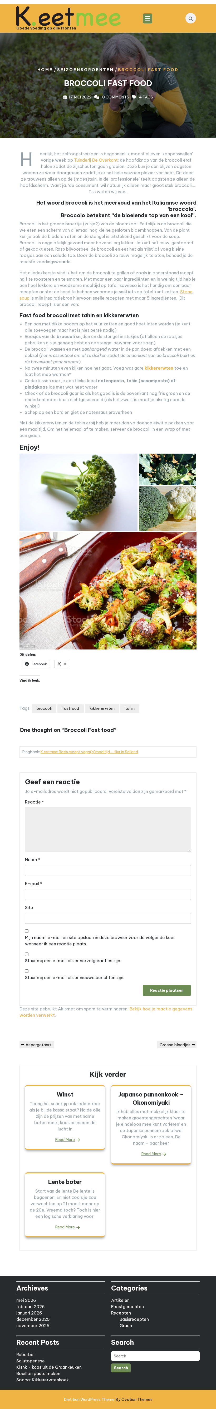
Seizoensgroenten (85, 69)
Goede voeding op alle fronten (46, 28)
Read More (65, 1139)
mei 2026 (26, 1300)
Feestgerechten (127, 1306)
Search (121, 1368)
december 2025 (33, 1319)
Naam (32, 859)
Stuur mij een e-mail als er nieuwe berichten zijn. (74, 977)
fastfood (70, 708)
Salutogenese (30, 1360)
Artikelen (120, 1300)
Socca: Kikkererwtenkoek (42, 1379)
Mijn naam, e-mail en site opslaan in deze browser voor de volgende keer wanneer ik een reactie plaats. (100, 940)
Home (45, 69)
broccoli (44, 708)
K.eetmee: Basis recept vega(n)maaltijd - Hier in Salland (89, 752)
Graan (126, 1325)
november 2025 (33, 1325)
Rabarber (25, 1354)
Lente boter (65, 1181)
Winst (65, 1094)
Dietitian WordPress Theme (108, 1399)
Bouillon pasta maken (38, 1373)
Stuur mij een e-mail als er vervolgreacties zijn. (73, 960)
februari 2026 (30, 1306)
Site (29, 907)
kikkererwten (102, 708)
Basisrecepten (134, 1319)
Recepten (121, 1313)
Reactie (34, 802)
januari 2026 (29, 1313)
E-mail (33, 883)
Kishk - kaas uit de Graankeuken (49, 1367)
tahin (130, 708)
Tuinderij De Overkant (96, 160)
